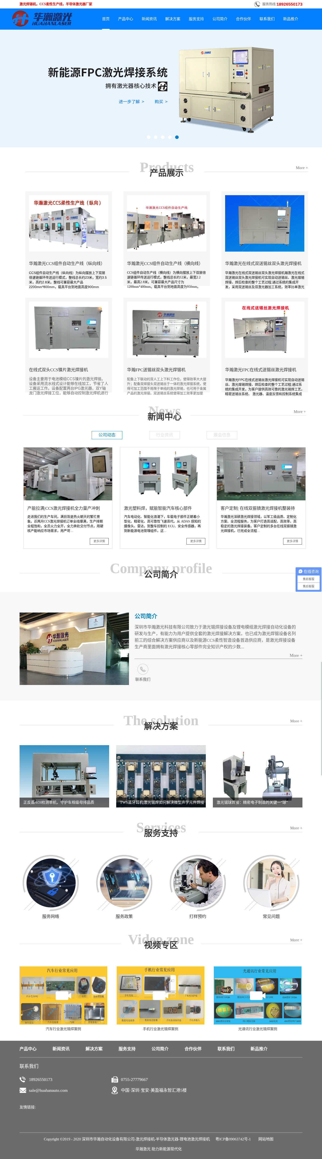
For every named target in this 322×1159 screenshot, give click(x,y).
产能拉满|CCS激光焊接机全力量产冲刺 (63, 508)
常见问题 (271, 916)
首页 (106, 19)
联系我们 (142, 679)
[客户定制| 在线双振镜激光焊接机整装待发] (261, 449)
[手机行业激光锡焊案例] (160, 968)
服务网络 (50, 916)
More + (296, 655)
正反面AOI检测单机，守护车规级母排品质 (58, 802)
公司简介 (146, 616)
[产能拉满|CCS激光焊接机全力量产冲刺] (68, 449)
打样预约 (197, 916)
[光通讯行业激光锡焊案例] (257, 968)
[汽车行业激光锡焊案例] (63, 968)
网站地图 (264, 1139)
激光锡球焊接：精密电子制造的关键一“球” (252, 802)
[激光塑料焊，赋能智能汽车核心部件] (164, 449)
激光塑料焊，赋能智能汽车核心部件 (158, 508)
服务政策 (124, 916)
